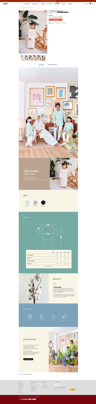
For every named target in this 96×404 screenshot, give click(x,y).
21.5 (60, 263)
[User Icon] (87, 3)
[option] (33, 32)
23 (57, 258)
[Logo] (9, 4)
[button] (51, 13)
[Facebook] (56, 384)
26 (68, 258)
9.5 (64, 255)
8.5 (57, 255)
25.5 (68, 263)
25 (64, 258)
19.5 (57, 263)
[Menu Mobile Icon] (92, 3)
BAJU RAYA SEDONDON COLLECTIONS (48, 0)
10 (68, 255)
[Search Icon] (84, 3)
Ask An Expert (29, 374)
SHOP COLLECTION (28, 359)
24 (60, 258)
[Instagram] (58, 384)
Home (20, 7)
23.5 (64, 263)
